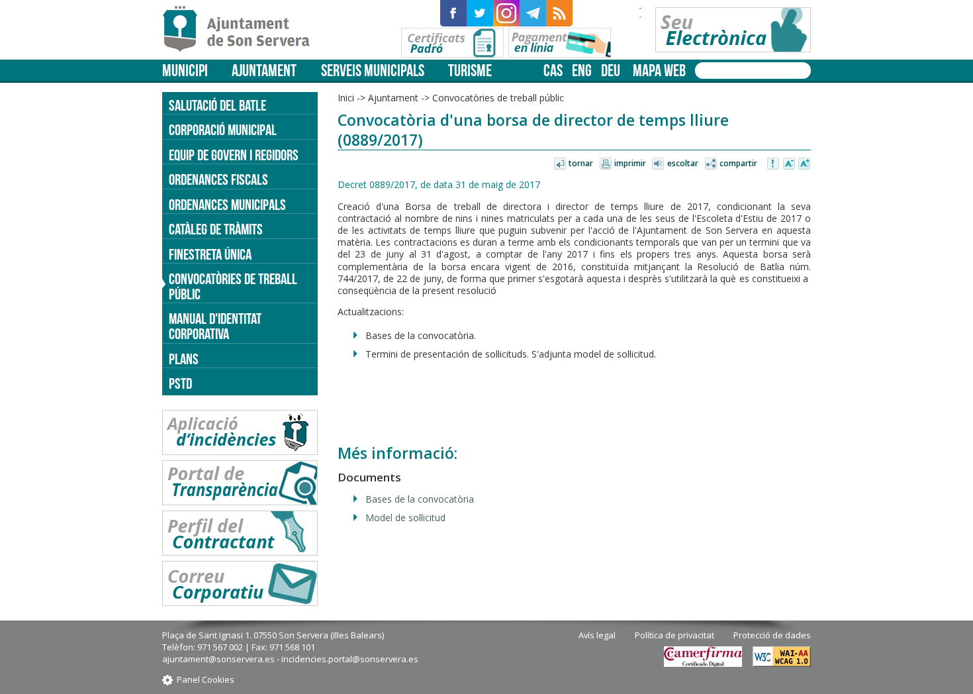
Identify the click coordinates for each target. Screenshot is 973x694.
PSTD (180, 383)
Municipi (185, 70)
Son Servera (242, 30)
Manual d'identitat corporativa (215, 326)
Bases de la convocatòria (419, 499)
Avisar (773, 164)
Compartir (738, 163)
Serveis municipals (372, 70)
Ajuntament (264, 70)
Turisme (470, 70)
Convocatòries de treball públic (233, 286)
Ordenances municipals (227, 205)
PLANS (184, 359)
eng (582, 70)
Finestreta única (210, 254)
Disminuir (789, 164)
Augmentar (804, 164)
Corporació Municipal (223, 130)
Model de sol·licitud (405, 517)
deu (610, 70)
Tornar (581, 163)
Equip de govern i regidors (234, 155)
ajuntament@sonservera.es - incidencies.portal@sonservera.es (290, 659)
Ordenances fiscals (218, 179)
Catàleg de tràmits (216, 229)
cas (553, 70)
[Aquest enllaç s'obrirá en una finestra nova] (453, 13)
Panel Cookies (205, 679)
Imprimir (630, 163)
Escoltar (682, 163)
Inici (346, 97)
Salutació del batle (217, 105)
